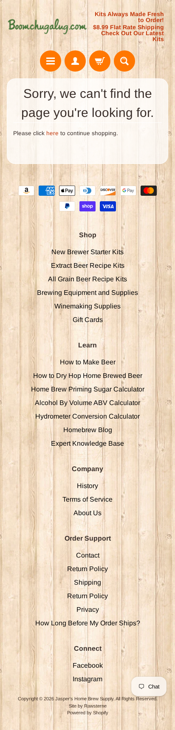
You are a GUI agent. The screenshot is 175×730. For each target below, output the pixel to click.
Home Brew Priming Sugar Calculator (87, 389)
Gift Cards (88, 319)
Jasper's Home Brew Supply (84, 698)
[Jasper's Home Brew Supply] (47, 27)
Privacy (87, 609)
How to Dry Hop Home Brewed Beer (87, 375)
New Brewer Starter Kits (87, 251)
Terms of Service (87, 499)
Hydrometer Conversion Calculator (87, 416)
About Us (87, 512)
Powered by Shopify (87, 712)
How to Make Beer (88, 362)
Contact (87, 555)
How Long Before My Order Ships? (87, 623)
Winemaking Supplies (87, 306)
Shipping (87, 582)
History (87, 485)
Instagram (87, 679)
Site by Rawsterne (88, 705)
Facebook (88, 665)
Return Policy (87, 568)
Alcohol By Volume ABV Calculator (87, 402)
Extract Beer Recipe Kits (87, 265)
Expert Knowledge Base (87, 443)
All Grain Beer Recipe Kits (87, 279)
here (52, 133)
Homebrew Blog (87, 429)
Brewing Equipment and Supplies (87, 292)
